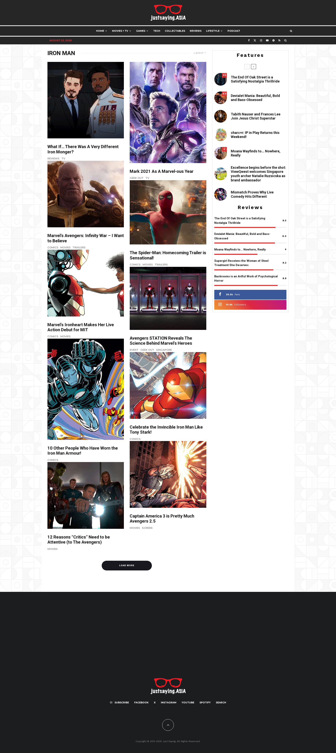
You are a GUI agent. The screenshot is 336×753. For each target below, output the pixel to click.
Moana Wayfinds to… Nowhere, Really (255, 153)
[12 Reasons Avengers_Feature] (85, 495)
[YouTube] (267, 40)
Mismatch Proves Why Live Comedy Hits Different (252, 194)
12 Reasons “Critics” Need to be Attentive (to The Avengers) (78, 540)
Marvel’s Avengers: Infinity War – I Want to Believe (85, 238)
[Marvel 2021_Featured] (168, 112)
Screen (147, 527)
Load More (126, 565)
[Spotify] (273, 40)
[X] (255, 40)
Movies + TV (120, 30)
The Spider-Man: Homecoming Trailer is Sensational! (168, 255)
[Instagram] (261, 40)
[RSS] (279, 40)
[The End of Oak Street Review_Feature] (220, 79)
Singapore (164, 349)
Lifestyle (213, 30)
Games (140, 30)
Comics (52, 247)
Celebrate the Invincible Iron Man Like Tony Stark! (166, 430)
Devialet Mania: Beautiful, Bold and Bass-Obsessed (255, 98)
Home (100, 30)
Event (134, 349)
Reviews (195, 30)
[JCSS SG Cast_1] (220, 116)
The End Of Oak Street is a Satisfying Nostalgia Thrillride (255, 79)
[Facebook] (249, 40)
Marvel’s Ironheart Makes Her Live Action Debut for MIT (80, 327)
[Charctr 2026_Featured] (220, 134)
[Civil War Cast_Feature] (168, 474)
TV (63, 158)
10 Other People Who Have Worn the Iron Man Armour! (82, 451)
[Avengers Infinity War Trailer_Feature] (85, 194)
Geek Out (137, 177)
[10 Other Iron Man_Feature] (85, 389)
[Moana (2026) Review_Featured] (220, 153)
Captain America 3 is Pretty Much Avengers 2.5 (162, 519)
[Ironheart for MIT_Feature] (85, 283)
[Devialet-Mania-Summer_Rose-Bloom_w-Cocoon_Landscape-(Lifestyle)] (220, 97)
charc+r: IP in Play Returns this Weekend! (255, 135)
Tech (156, 30)
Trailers (79, 247)
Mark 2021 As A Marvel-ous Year (161, 171)
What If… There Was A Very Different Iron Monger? (83, 149)
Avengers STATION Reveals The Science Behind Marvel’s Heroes (161, 341)
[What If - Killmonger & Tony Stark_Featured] (85, 100)
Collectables (175, 30)
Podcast (234, 30)
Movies (65, 247)
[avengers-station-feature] (168, 298)
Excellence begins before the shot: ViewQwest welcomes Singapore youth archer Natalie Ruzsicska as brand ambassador (258, 173)
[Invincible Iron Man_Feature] (168, 385)
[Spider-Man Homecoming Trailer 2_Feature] (168, 212)
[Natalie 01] (220, 174)
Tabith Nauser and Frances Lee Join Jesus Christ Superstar (255, 116)
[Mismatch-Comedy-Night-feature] (220, 194)
